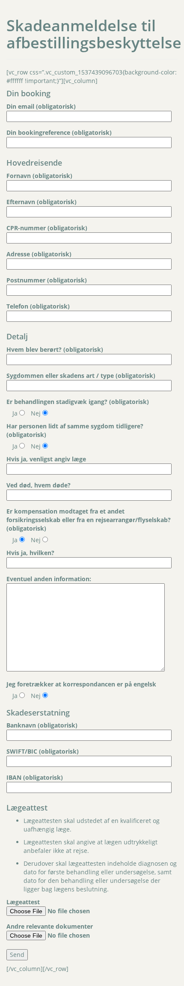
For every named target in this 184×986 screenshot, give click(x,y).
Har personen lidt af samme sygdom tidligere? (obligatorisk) (74, 430)
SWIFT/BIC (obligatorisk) (42, 751)
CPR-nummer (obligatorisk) (46, 228)
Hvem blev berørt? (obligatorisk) (54, 349)
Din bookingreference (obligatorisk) (59, 132)
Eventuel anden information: (48, 579)
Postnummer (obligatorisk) (46, 280)
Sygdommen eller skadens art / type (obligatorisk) (80, 375)
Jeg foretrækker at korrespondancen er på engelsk (81, 684)
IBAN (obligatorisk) (34, 777)
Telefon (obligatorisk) (38, 306)
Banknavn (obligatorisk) (41, 725)
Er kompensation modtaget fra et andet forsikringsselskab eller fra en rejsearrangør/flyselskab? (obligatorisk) (88, 519)
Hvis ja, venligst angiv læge (46, 459)
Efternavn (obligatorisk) (41, 202)
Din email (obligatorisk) (41, 106)
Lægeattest (23, 902)
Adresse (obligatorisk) (38, 254)
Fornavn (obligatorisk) (39, 176)
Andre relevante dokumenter (49, 926)
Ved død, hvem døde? (38, 485)
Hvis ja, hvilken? (30, 553)
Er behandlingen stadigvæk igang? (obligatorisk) (77, 402)
